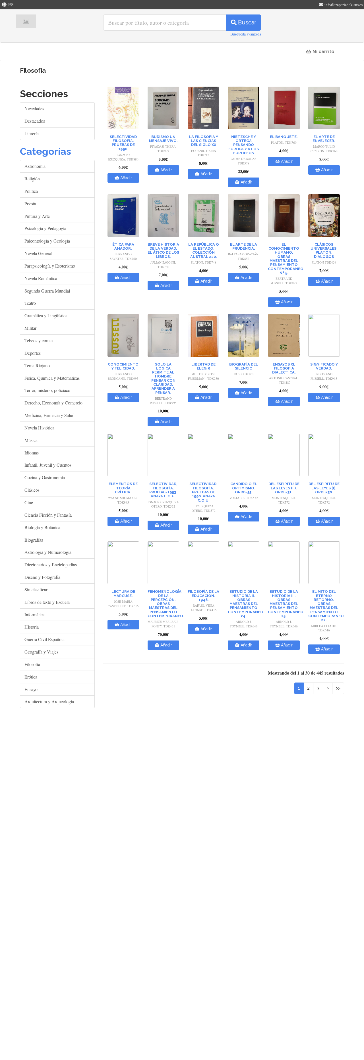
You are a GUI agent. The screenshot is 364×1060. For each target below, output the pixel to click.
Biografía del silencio (243, 366)
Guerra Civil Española (44, 639)
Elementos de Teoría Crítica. (123, 488)
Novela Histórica (39, 428)
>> (338, 688)
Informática (34, 614)
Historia (31, 627)
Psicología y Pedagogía (45, 228)
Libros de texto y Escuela (47, 602)
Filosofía (32, 664)
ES (11, 4)
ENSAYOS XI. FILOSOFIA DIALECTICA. (284, 368)
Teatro (30, 303)
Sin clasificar (35, 589)
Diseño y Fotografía (42, 577)
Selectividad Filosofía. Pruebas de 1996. (123, 143)
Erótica (30, 677)
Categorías (45, 151)
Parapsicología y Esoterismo (49, 266)
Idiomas (31, 453)
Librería (31, 133)
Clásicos (32, 490)
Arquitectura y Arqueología (49, 701)
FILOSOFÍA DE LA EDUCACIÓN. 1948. (203, 595)
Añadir (125, 178)
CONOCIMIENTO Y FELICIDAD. (123, 366)
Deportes (32, 353)
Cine (28, 502)
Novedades (34, 108)
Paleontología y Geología (47, 241)
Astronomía (35, 166)
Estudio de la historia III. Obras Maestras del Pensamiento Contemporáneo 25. (285, 603)
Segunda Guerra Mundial (47, 291)
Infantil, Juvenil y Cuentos (47, 465)
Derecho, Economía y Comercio (53, 403)
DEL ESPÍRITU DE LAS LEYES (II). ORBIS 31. (283, 488)
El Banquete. (284, 137)
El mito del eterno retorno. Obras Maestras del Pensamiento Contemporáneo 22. (326, 605)
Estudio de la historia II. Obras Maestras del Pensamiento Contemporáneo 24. (245, 603)
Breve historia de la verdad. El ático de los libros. (163, 250)
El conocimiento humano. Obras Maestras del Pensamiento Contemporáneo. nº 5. (286, 258)
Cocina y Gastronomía (44, 477)
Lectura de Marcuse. (123, 593)
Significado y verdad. (324, 366)
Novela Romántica (40, 278)
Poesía (30, 203)
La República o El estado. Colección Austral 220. (203, 250)
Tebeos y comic (38, 340)
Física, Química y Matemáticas (52, 378)
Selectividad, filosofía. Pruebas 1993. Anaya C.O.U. (163, 490)
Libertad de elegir (203, 366)
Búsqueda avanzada (245, 34)
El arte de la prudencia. (243, 246)
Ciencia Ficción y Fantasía (48, 515)
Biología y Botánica (42, 527)
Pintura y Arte (37, 216)
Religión (32, 178)
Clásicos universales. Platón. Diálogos (324, 250)
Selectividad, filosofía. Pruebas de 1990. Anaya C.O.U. (203, 492)
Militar (30, 328)
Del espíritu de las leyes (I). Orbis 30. (324, 488)
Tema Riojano (37, 365)
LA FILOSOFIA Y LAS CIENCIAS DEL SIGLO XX (203, 141)
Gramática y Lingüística (45, 315)
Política (31, 191)
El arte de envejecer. (324, 139)
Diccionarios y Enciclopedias (50, 564)
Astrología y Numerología (47, 552)
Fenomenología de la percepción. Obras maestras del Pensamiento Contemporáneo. (166, 603)
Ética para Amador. (123, 246)
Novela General (38, 253)
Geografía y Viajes (41, 652)
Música (31, 440)
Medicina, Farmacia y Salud (49, 415)
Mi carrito (322, 51)
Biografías (33, 540)
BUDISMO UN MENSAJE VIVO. (163, 139)
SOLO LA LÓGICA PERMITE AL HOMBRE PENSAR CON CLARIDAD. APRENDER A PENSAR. (163, 378)
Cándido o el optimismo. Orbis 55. (243, 488)
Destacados (34, 121)
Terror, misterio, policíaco (47, 390)
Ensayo (31, 689)
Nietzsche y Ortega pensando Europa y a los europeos (243, 145)
